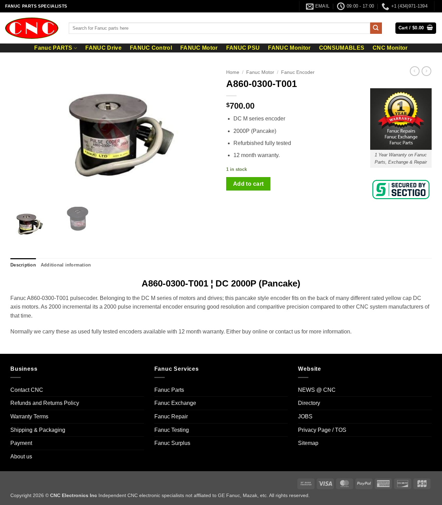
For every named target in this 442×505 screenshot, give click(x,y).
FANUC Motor (199, 48)
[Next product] (415, 71)
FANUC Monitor (289, 48)
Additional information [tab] (66, 265)
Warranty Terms (29, 416)
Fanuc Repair (171, 416)
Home (232, 72)
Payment (21, 443)
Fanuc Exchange (175, 403)
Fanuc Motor (260, 72)
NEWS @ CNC (317, 390)
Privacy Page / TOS (322, 430)
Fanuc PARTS (53, 48)
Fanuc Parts (169, 390)
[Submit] (376, 28)
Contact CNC (26, 390)
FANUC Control (151, 48)
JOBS (305, 416)
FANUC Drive (103, 48)
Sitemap (308, 443)
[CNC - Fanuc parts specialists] (31, 28)
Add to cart (248, 184)
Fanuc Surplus (172, 443)
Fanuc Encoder (298, 72)
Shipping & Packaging (37, 430)
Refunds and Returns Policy (44, 403)
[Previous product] (426, 71)
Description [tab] (23, 265)
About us (21, 456)
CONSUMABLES (342, 48)
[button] (415, 28)
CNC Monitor (390, 48)
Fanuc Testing (171, 430)
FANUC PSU (243, 48)
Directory (309, 403)
